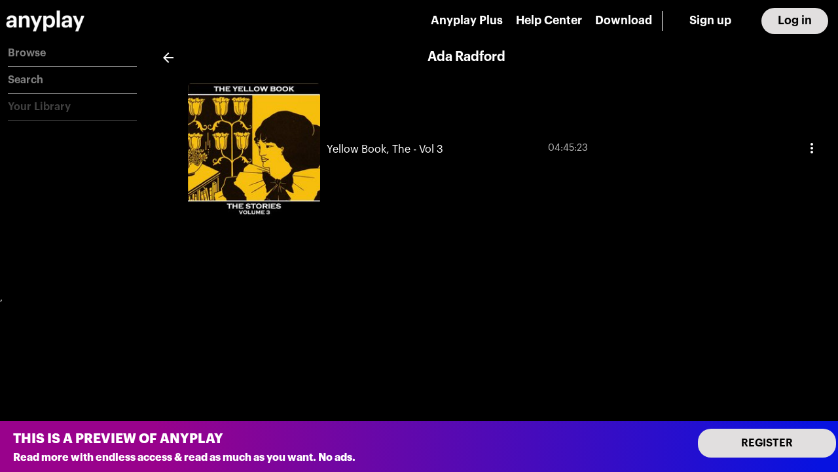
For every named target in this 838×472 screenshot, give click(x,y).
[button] (72, 53)
